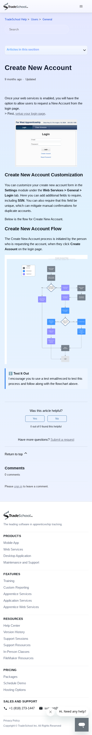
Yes (35, 418)
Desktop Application (17, 556)
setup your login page (30, 113)
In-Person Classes (16, 651)
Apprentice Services (17, 594)
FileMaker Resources (18, 658)
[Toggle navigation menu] (81, 6)
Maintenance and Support (21, 562)
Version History (14, 632)
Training (8, 581)
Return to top (14, 454)
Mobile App (11, 543)
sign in (18, 486)
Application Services (17, 600)
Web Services (13, 549)
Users (34, 19)
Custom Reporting (16, 587)
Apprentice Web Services (21, 607)
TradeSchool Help (16, 19)
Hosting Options (14, 690)
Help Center (11, 625)
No (57, 418)
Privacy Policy (11, 720)
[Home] (15, 6)
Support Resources (17, 645)
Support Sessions (15, 638)
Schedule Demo (14, 683)
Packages (10, 676)
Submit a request (62, 439)
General (47, 19)
